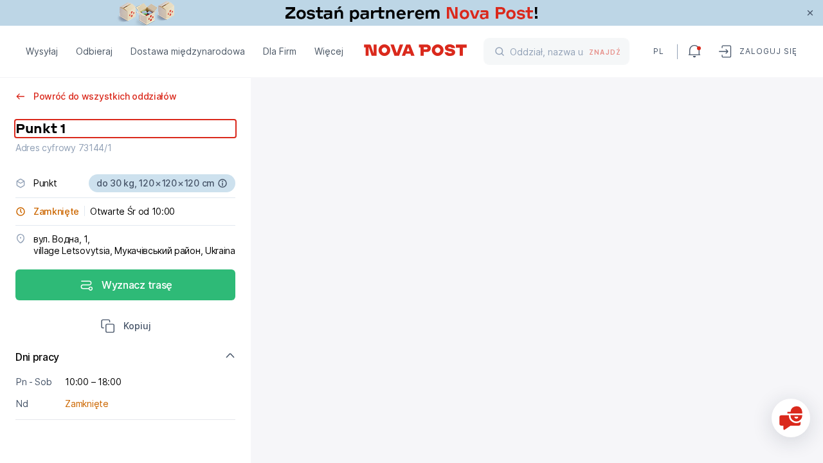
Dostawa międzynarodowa (188, 51)
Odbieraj (94, 51)
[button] (125, 327)
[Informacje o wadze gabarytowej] (222, 183)
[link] (411, 13)
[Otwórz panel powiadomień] (694, 51)
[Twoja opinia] (791, 418)
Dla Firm (279, 51)
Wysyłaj (42, 51)
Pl (658, 51)
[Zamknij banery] (810, 13)
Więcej (328, 51)
